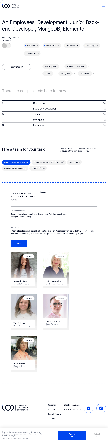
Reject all (97, 435)
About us (51, 409)
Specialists (51, 405)
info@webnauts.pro (72, 405)
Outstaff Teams (54, 414)
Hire (19, 244)
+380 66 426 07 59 (72, 409)
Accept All (72, 435)
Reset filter (15, 67)
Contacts (51, 418)
